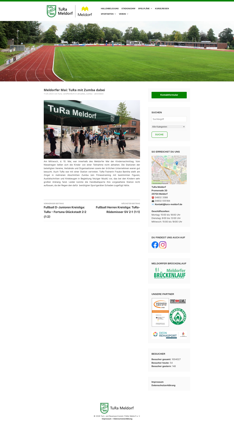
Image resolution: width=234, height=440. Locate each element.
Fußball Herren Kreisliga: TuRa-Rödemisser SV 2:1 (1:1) (118, 208)
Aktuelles (81, 94)
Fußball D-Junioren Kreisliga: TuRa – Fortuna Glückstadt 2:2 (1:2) (65, 210)
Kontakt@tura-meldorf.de (168, 204)
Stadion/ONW (128, 8)
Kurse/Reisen (162, 8)
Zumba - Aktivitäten (95, 94)
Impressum (158, 382)
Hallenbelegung (110, 8)
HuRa (60, 94)
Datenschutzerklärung (163, 385)
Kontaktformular (169, 95)
